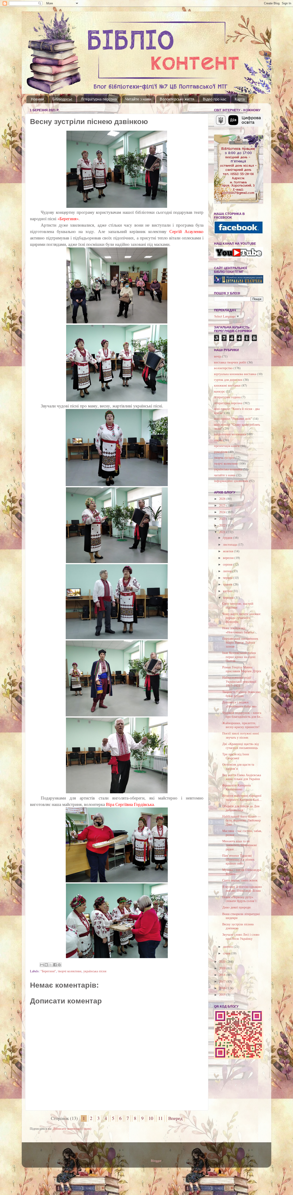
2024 (222, 512)
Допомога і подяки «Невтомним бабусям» (239, 704)
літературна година (227, 397)
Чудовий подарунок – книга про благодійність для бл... (242, 714)
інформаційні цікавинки (231, 481)
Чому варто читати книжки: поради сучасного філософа (241, 618)
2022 (222, 525)
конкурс (219, 391)
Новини (37, 99)
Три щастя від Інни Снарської (235, 756)
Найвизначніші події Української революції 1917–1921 (239, 681)
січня (227, 953)
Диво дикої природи (236, 907)
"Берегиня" (48, 971)
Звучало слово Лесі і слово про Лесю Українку (240, 936)
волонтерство (223, 368)
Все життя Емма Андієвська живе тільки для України (241, 777)
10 (151, 1118)
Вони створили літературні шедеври (241, 916)
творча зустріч (224, 457)
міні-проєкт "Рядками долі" (233, 418)
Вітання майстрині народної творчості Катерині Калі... (242, 797)
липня (227, 571)
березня (228, 597)
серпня (228, 564)
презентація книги (227, 446)
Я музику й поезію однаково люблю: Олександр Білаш (242, 888)
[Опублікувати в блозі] (46, 964)
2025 (222, 505)
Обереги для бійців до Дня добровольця (240, 808)
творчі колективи (69, 971)
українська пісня (94, 971)
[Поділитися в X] (50, 964)
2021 (222, 532)
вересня (228, 557)
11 (160, 1118)
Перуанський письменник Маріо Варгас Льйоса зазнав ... (240, 642)
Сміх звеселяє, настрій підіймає (237, 605)
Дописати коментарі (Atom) (72, 1128)
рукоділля (220, 452)
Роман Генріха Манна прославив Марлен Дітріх (241, 669)
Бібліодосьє (62, 99)
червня (228, 577)
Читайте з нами (138, 99)
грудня (228, 537)
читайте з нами (224, 475)
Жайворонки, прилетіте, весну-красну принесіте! (241, 725)
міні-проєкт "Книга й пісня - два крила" (237, 410)
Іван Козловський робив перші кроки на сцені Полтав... (239, 656)
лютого (228, 946)
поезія (218, 440)
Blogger (156, 1160)
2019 (222, 968)
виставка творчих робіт (230, 362)
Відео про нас (214, 99)
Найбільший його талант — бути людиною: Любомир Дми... (241, 820)
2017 (222, 981)
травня (228, 584)
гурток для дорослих (228, 379)
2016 (222, 988)
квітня (228, 591)
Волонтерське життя (177, 99)
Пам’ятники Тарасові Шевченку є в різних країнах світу (238, 859)
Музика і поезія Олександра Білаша (241, 871)
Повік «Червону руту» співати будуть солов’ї (239, 899)
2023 (222, 518)
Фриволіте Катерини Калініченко (236, 787)
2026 (222, 498)
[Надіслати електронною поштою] (42, 964)
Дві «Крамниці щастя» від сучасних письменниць (240, 746)
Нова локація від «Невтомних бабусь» (238, 630)
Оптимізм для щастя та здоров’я (238, 766)
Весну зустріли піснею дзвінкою (238, 926)
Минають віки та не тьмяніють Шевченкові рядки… (239, 845)
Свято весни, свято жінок (240, 880)
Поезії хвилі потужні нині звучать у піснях (240, 735)
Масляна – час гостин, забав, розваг (242, 833)
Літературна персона (99, 99)
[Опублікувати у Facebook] (55, 964)
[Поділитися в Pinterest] (59, 964)
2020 (222, 961)
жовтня (228, 551)
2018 (222, 975)
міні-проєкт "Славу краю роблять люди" (237, 426)
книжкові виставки (227, 385)
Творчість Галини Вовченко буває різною (241, 694)
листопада (230, 544)
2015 (222, 994)
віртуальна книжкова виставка (235, 374)
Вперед (175, 1118)
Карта (240, 99)
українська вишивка (228, 469)
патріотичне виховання (230, 434)
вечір (217, 356)
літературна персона (228, 403)
